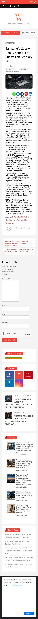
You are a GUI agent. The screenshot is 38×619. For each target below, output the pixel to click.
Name (4, 306)
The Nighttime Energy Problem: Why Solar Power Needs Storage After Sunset (24, 494)
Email (4, 314)
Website (5, 322)
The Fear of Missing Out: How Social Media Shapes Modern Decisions (19, 420)
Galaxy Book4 (9, 228)
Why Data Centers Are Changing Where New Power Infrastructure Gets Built (18, 536)
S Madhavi (17, 395)
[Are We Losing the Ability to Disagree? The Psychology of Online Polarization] (8, 398)
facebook (9, 376)
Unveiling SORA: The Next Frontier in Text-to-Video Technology (17, 220)
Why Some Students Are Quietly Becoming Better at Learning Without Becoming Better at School (24, 463)
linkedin (10, 384)
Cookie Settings (17, 585)
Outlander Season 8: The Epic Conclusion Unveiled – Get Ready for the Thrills (18, 250)
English (9, 358)
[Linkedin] (30, 94)
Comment (6, 279)
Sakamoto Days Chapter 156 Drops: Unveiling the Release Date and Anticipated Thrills (16, 243)
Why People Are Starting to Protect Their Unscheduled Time (18, 565)
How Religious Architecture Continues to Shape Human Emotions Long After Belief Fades (18, 550)
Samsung (19, 228)
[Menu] (3, 2)
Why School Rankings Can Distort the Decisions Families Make (17, 542)
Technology (11, 43)
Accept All (29, 613)
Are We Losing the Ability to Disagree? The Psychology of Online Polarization (18, 403)
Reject (20, 613)
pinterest (28, 376)
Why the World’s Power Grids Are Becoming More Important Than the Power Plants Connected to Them (23, 479)
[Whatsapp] (14, 94)
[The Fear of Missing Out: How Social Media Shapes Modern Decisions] (8, 415)
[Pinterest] (26, 94)
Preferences (9, 613)
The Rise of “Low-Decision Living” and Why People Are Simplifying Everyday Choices (24, 509)
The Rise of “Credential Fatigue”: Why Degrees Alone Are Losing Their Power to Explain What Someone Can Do (24, 447)
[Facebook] (18, 94)
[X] (22, 94)
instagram (19, 384)
